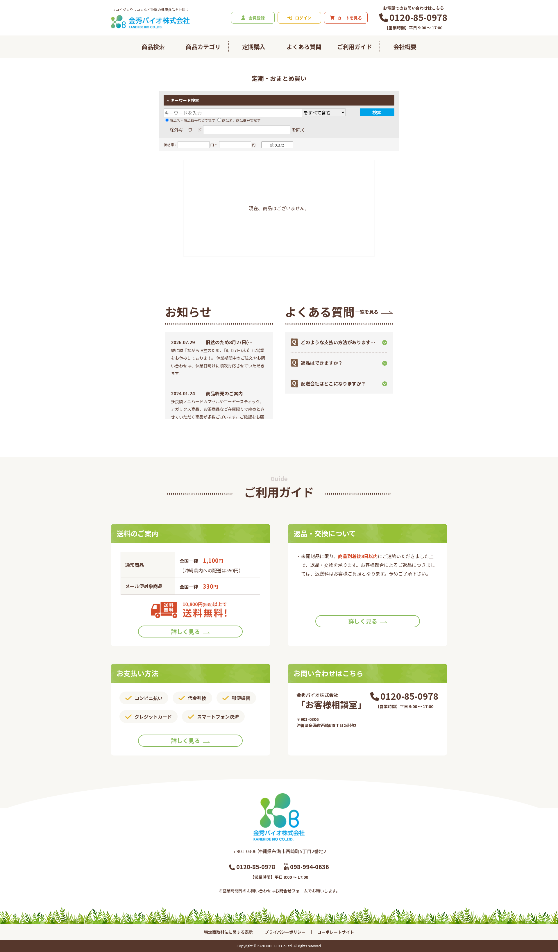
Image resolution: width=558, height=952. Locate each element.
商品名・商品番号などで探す (192, 120)
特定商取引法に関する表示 (228, 932)
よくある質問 (304, 46)
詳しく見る (185, 631)
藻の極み (364, 68)
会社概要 (404, 46)
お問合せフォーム (291, 891)
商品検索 (153, 46)
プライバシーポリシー (285, 932)
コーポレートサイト (335, 932)
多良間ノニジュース (214, 68)
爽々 (279, 68)
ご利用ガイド (354, 46)
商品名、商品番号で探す (241, 120)
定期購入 (253, 46)
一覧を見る (366, 311)
